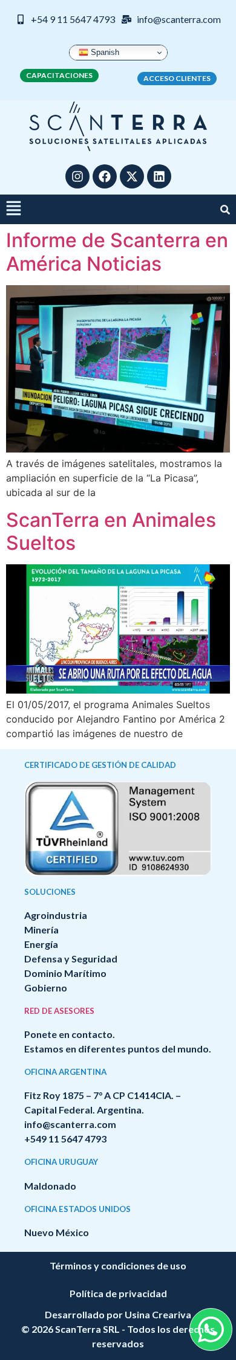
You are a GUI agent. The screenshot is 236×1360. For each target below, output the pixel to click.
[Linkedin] (159, 176)
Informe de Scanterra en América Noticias (117, 251)
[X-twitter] (132, 176)
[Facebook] (105, 176)
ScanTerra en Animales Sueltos (111, 531)
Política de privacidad (118, 1293)
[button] (14, 210)
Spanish (103, 52)
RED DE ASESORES (59, 1011)
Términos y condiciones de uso (118, 1265)
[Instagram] (77, 176)
